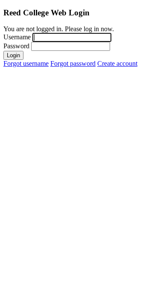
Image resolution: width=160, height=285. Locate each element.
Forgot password (73, 63)
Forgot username (26, 63)
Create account (117, 63)
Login (13, 55)
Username (17, 37)
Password (16, 46)
